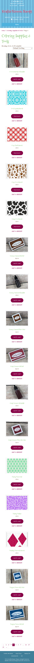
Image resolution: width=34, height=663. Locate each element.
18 (3, 647)
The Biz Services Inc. (25, 660)
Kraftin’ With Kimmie (8, 653)
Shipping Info (27, 653)
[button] (17, 84)
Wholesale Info (14, 656)
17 (29, 645)
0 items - (17, 19)
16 (26, 645)
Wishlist (21, 5)
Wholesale (13, 3)
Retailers (21, 3)
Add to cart (17, 79)
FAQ (22, 656)
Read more (17, 116)
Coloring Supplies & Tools (14, 30)
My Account (13, 5)
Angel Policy (18, 653)
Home (3, 30)
